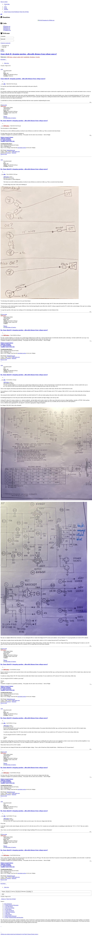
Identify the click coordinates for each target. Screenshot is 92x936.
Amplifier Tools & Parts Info (8, 141)
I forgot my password (5, 43)
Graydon (38, 57)
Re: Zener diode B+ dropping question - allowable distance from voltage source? (24, 120)
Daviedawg (32, 57)
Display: (4, 891)
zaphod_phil (20, 57)
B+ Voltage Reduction (6, 139)
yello (2, 69)
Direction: (23, 891)
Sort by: (13, 891)
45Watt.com (7, 29)
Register (2, 51)
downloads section (22, 147)
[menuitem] (5, 6)
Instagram (14, 152)
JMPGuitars (9, 57)
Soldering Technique (6, 138)
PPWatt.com (7, 27)
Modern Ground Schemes (7, 137)
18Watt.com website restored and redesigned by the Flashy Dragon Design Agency (19, 934)
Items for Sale (4, 154)
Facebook (8, 152)
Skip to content (4, 1)
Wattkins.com (8, 30)
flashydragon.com (11, 150)
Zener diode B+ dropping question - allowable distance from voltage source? (29, 54)
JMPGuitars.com (16, 151)
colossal (15, 57)
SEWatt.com (7, 26)
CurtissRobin (26, 57)
